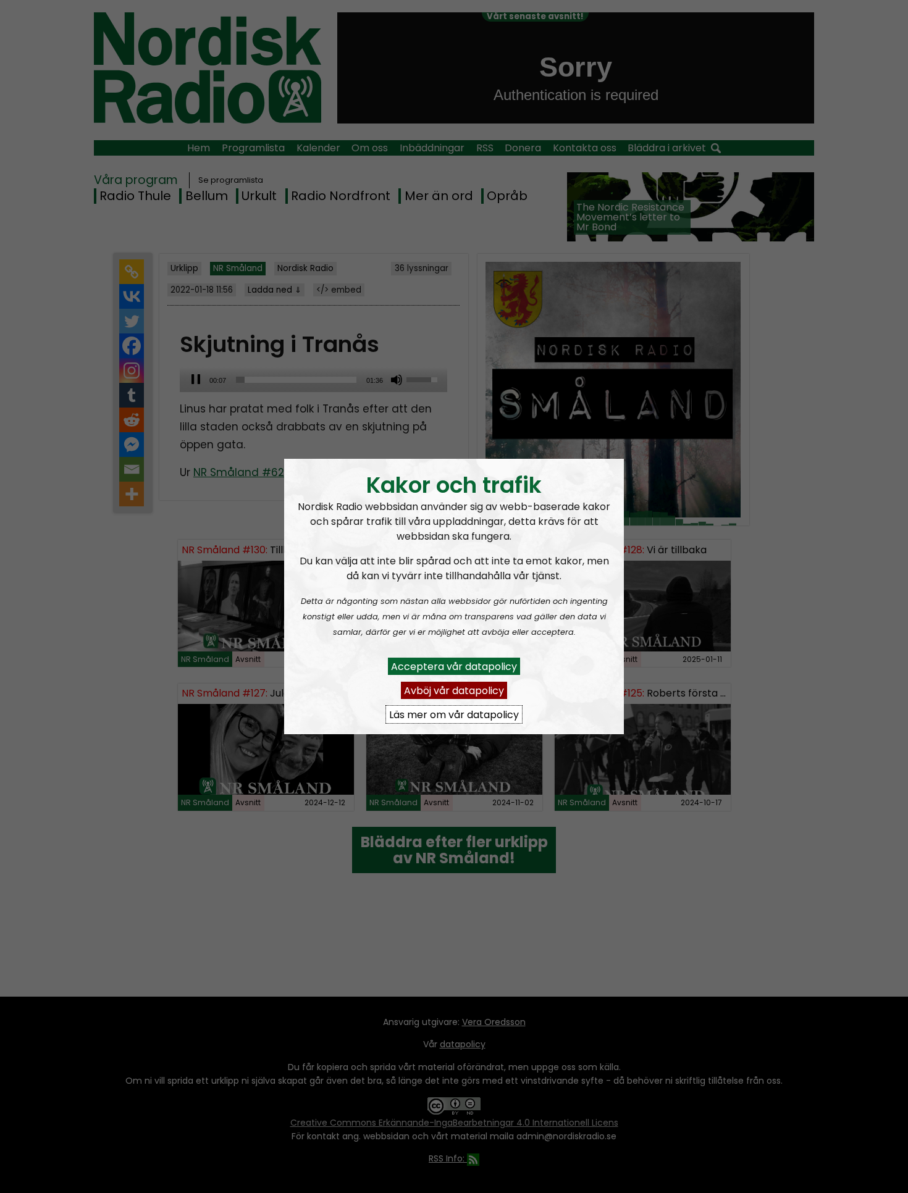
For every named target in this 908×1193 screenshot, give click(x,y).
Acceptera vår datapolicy (454, 666)
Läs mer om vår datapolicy (454, 714)
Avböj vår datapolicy (454, 690)
